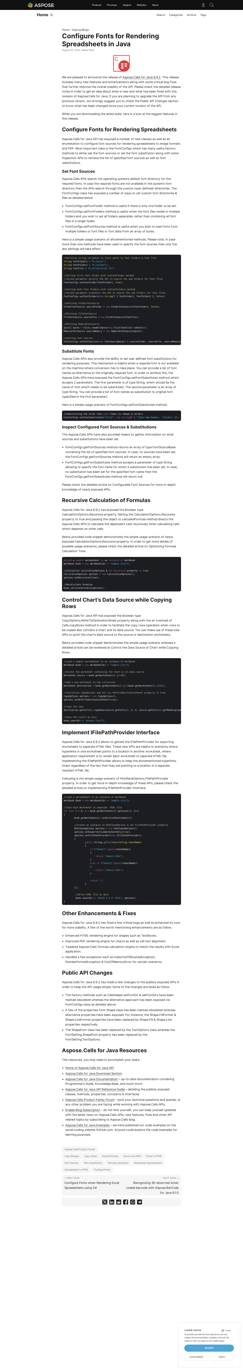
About (155, 5)
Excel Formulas (110, 1156)
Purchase (112, 5)
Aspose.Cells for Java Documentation (91, 1079)
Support (127, 5)
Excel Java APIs (132, 1156)
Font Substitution (93, 1162)
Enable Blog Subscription (82, 1110)
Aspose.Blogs (80, 29)
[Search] (211, 5)
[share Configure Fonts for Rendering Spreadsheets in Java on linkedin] (111, 1203)
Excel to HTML (154, 1156)
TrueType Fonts (102, 1169)
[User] (203, 5)
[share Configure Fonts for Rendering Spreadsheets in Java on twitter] (104, 1203)
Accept (209, 1348)
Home (42, 14)
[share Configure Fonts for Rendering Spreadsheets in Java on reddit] (118, 1203)
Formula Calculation (118, 1162)
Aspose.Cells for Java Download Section (93, 1073)
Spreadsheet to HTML (76, 1169)
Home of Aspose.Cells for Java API (89, 1068)
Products (96, 5)
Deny (222, 1357)
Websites (141, 5)
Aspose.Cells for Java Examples (87, 1125)
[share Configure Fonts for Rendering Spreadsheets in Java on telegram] (139, 1203)
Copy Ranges (71, 1156)
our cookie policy (216, 1341)
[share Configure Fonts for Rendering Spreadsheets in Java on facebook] (125, 1203)
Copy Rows (90, 1156)
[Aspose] (41, 5)
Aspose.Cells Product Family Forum (90, 1099)
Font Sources (71, 1162)
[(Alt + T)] (52, 15)
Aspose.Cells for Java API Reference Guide (95, 1089)
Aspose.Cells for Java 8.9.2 (141, 77)
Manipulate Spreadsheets (148, 1162)
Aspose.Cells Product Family (79, 1149)
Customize (196, 1357)
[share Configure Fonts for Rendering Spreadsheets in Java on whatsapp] (132, 1203)
